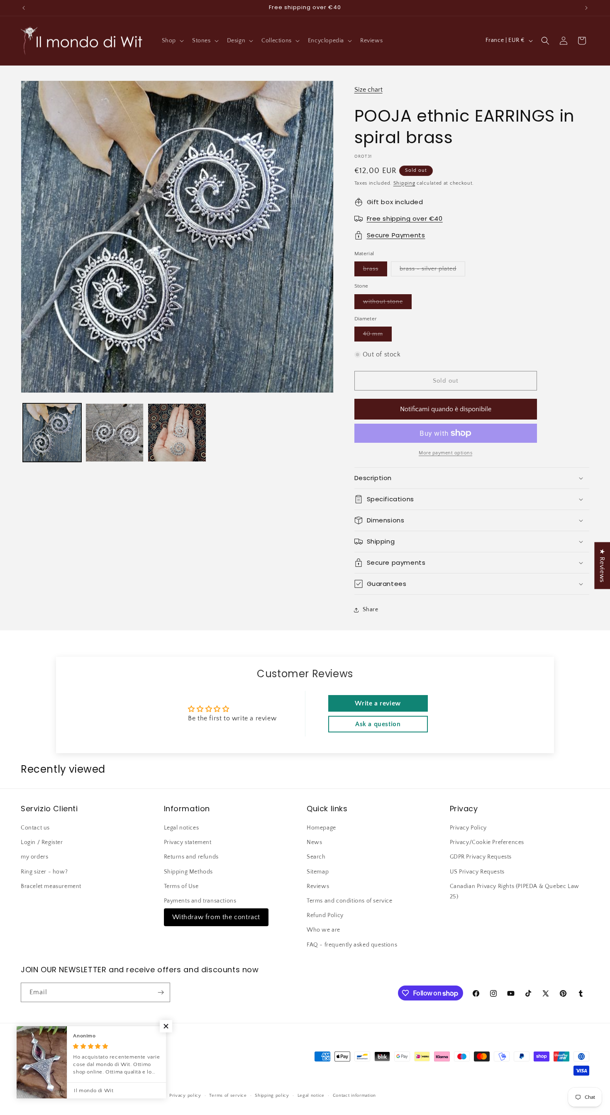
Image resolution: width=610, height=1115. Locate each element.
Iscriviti (384, 622)
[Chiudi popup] (470, 478)
